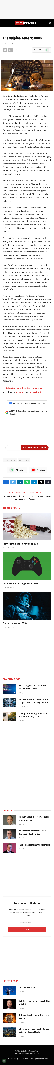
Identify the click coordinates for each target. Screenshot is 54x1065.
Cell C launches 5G (27, 987)
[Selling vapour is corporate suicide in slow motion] (9, 820)
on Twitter (21, 392)
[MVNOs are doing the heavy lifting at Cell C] (9, 1004)
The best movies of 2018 (15, 623)
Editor (7, 44)
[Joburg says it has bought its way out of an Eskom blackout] (9, 1032)
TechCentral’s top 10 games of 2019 (20, 583)
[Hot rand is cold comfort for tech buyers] (9, 1018)
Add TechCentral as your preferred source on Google (28, 412)
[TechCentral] (27, 23)
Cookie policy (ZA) (15, 1059)
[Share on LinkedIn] (10, 50)
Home (5, 31)
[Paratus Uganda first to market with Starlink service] (9, 689)
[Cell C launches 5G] (9, 990)
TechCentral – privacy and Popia (36, 1059)
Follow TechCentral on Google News (29, 403)
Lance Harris (24, 460)
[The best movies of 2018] (27, 606)
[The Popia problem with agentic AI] (9, 848)
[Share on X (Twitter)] (5, 50)
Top (9, 31)
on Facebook (35, 392)
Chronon (35, 1053)
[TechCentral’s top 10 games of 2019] (27, 566)
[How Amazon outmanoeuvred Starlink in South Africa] (9, 834)
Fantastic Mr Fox (10, 460)
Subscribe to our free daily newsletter (24, 388)
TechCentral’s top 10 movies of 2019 (20, 543)
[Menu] (4, 23)
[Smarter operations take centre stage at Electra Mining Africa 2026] (9, 702)
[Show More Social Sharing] (15, 50)
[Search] (50, 23)
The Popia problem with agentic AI (34, 845)
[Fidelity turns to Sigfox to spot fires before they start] (9, 716)
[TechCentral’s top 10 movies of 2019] (27, 526)
